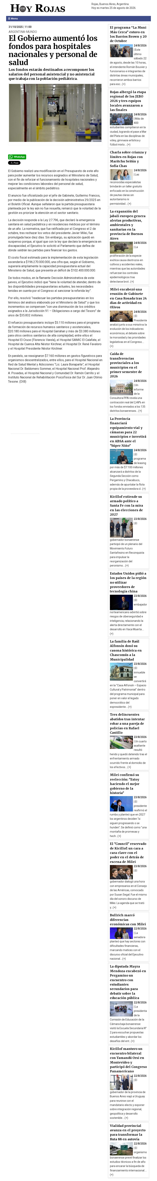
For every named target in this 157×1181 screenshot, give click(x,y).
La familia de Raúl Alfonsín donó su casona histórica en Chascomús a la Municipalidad (126, 650)
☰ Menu (13, 18)
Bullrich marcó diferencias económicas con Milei (128, 919)
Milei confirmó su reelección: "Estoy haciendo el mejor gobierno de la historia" (124, 784)
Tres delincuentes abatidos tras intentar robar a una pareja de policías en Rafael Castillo (127, 723)
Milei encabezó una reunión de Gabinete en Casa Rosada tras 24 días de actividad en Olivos (128, 298)
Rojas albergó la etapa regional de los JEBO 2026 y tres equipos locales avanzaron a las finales (128, 101)
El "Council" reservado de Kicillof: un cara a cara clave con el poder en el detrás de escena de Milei (128, 853)
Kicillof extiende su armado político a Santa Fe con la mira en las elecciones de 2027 (126, 506)
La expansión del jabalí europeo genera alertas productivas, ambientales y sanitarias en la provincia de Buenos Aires (128, 224)
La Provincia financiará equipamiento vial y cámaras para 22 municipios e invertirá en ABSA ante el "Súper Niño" (128, 432)
